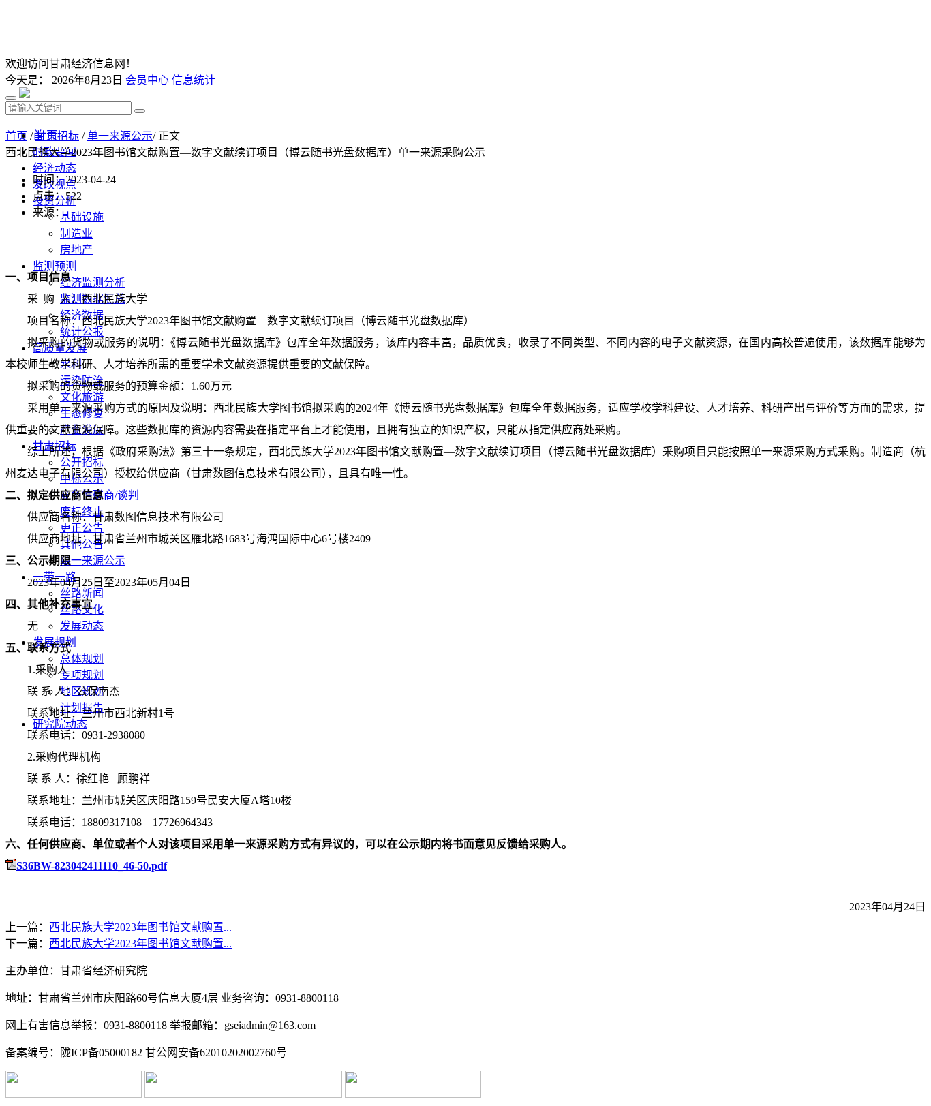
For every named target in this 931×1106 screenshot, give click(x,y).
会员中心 (147, 80)
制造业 (76, 233)
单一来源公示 (92, 560)
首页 (16, 136)
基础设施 (82, 217)
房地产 (76, 250)
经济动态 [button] (54, 168)
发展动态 (82, 626)
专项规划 (82, 675)
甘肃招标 (57, 136)
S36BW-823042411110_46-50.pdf (91, 866)
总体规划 (82, 658)
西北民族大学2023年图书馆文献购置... (140, 927)
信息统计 (193, 80)
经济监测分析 (92, 282)
